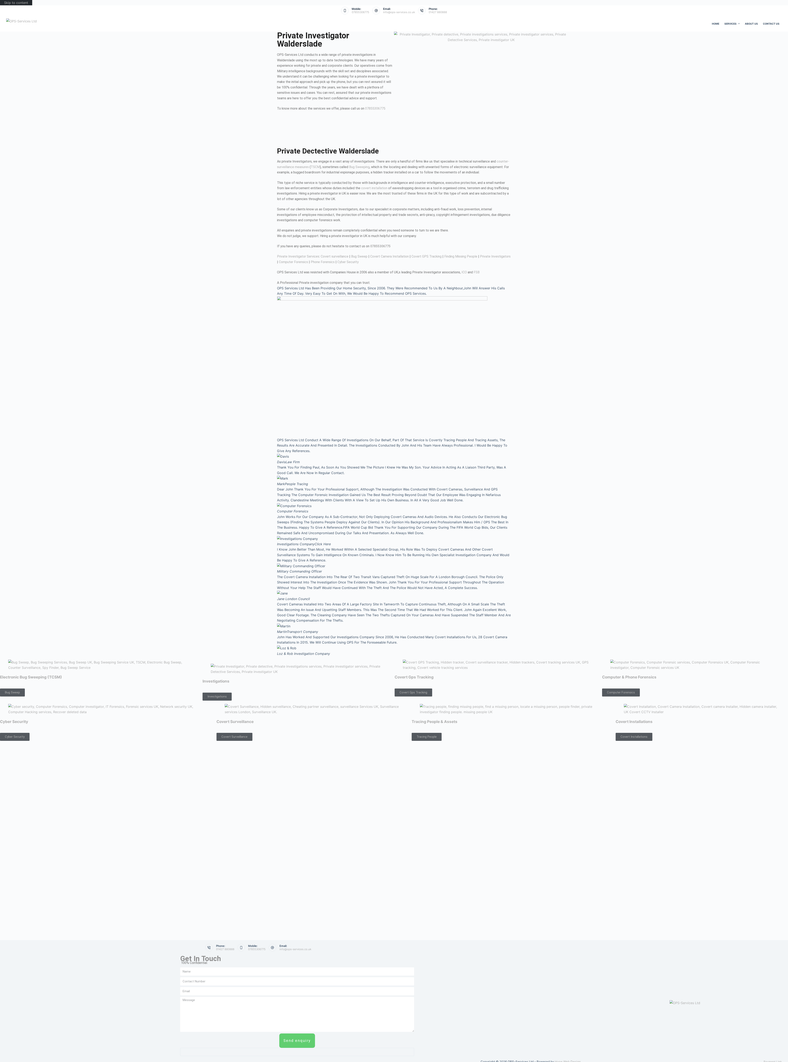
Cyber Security (348, 262)
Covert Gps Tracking (414, 677)
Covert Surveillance (235, 721)
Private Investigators (495, 256)
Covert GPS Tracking (426, 256)
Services (730, 23)
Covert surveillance (334, 256)
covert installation (374, 188)
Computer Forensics (293, 262)
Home (715, 23)
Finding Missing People (460, 256)
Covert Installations (634, 721)
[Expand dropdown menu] (739, 23)
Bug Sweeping (359, 167)
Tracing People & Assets (434, 721)
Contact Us (771, 23)
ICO (464, 272)
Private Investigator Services (298, 256)
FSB (477, 272)
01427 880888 (438, 12)
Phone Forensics (323, 262)
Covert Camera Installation (389, 256)
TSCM (315, 167)
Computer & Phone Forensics (629, 677)
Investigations (216, 681)
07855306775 (360, 12)
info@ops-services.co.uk (399, 12)
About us (751, 23)
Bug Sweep (359, 256)
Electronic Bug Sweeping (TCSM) (31, 677)
